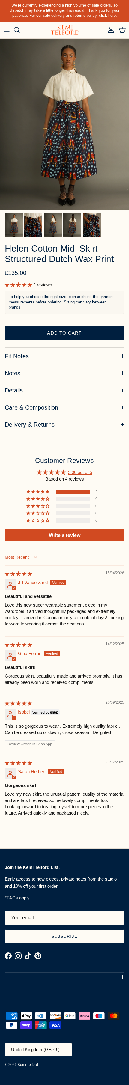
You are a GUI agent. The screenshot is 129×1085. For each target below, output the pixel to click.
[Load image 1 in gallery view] (64, 124)
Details (14, 390)
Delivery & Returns (30, 424)
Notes (12, 373)
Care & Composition (31, 407)
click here (107, 15)
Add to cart (64, 332)
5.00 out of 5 (80, 472)
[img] (18, 573)
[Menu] (6, 30)
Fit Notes (17, 356)
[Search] (19, 30)
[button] (19, 284)
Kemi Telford (28, 1065)
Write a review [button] (64, 535)
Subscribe (64, 936)
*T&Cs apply (17, 897)
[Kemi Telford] (64, 30)
